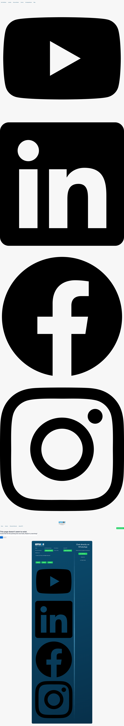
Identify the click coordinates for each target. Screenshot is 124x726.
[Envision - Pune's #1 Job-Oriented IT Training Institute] (62, 523)
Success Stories (16, 2)
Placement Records (13, 526)
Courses (6, 526)
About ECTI (21, 526)
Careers (22, 2)
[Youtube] (62, 112)
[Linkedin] (62, 254)
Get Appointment (28, 2)
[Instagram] (62, 519)
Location (9, 2)
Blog (34, 2)
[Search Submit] (1, 537)
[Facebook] (62, 378)
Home (2, 526)
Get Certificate (3, 2)
